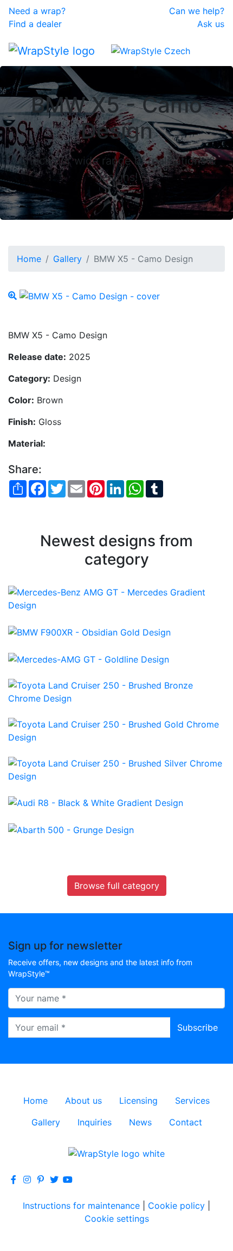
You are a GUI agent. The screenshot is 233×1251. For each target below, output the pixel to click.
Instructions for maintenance (81, 1205)
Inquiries (94, 1122)
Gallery (67, 258)
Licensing (138, 1100)
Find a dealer (35, 23)
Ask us (210, 23)
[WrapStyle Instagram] (27, 1179)
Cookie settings (117, 1218)
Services (192, 1100)
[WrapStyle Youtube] (67, 1179)
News (140, 1122)
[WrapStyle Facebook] (13, 1179)
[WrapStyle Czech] (150, 50)
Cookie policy (176, 1205)
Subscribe (197, 1027)
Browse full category (116, 885)
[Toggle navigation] (209, 50)
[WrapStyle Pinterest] (40, 1179)
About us (83, 1100)
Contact (185, 1122)
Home (29, 258)
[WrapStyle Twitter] (54, 1179)
